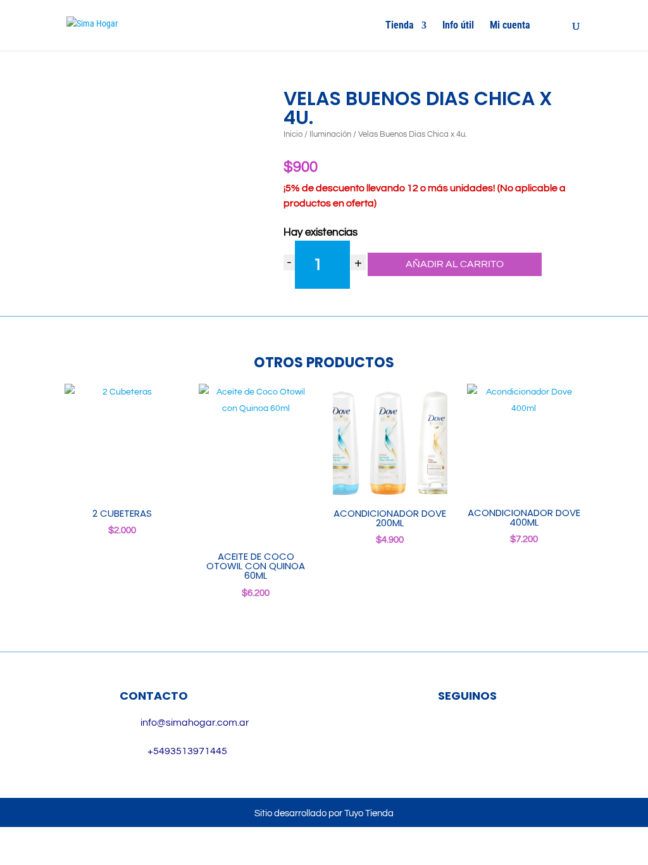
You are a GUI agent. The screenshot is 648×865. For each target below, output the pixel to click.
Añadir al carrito (455, 264)
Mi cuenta (510, 26)
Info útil (458, 26)
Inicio (293, 134)
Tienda (399, 26)
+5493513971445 (187, 751)
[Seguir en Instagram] (486, 737)
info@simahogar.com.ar (194, 722)
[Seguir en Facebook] (449, 737)
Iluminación (330, 134)
